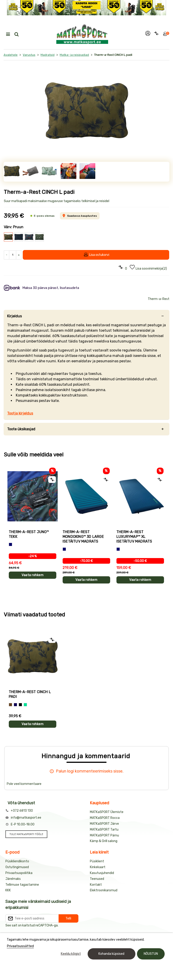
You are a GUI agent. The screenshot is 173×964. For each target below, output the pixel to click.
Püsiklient (97, 861)
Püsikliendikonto (17, 861)
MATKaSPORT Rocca (105, 818)
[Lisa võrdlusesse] (52, 479)
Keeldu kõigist (71, 954)
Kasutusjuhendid (102, 873)
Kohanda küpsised (111, 954)
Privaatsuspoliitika (18, 873)
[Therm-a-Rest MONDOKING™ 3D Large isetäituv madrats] (86, 496)
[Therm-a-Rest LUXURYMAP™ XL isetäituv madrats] (140, 496)
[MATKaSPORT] (82, 34)
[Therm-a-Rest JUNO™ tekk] (32, 496)
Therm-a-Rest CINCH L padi (30, 694)
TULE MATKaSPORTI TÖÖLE (26, 834)
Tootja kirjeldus (20, 413)
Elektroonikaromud (103, 890)
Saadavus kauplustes (82, 215)
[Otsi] (16, 34)
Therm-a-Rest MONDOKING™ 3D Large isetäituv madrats (83, 536)
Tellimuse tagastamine (22, 885)
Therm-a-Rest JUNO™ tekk (29, 534)
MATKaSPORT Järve (104, 824)
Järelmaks (13, 879)
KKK (8, 890)
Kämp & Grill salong (103, 841)
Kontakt (96, 885)
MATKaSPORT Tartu (104, 829)
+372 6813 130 (22, 811)
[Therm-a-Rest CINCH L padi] (86, 110)
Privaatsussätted (20, 946)
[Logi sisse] (147, 34)
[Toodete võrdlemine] (156, 34)
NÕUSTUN (151, 954)
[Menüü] (8, 34)
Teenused (97, 879)
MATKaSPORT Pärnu (104, 835)
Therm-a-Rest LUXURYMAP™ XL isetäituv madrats (134, 536)
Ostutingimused (17, 867)
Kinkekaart (97, 867)
